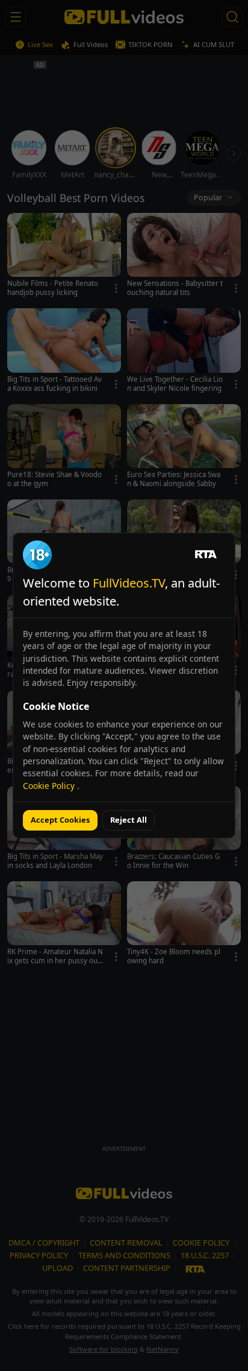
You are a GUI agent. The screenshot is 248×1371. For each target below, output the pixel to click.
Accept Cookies (60, 819)
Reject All (128, 819)
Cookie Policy (50, 785)
